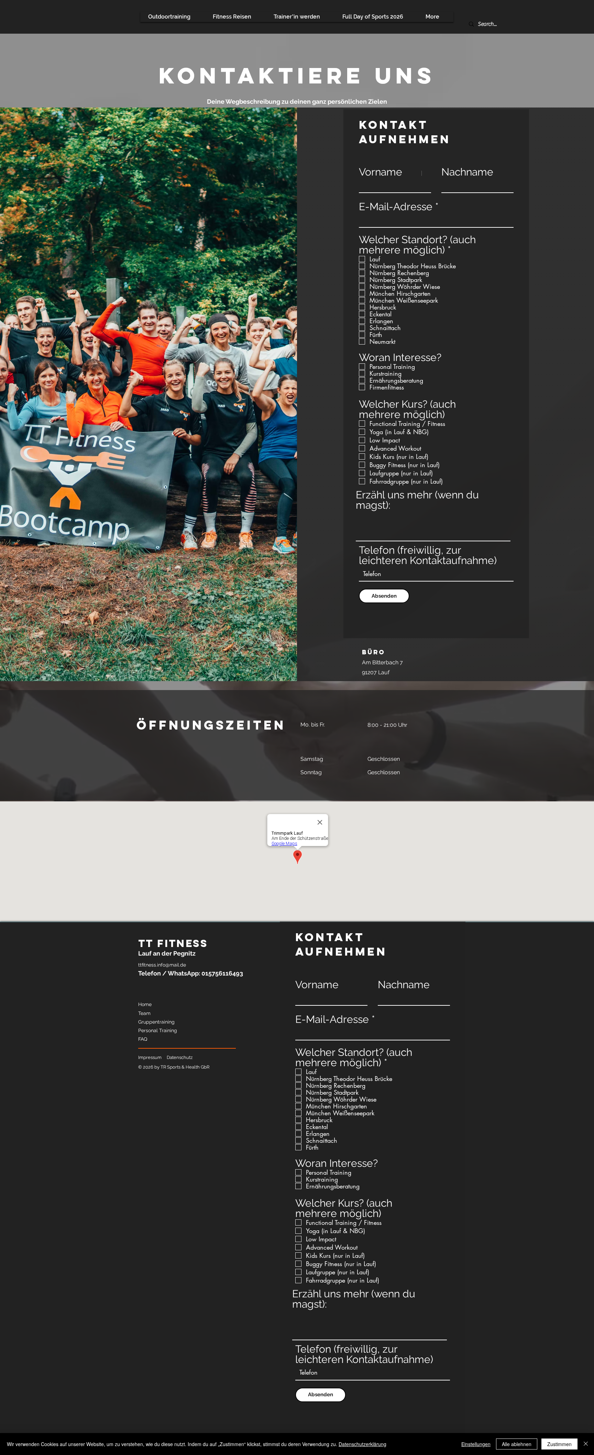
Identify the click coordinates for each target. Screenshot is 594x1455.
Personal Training (157, 1030)
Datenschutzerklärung (362, 1444)
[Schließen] (586, 1444)
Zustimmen (559, 1444)
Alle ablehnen (516, 1444)
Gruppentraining (156, 1022)
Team (144, 1013)
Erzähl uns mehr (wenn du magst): (417, 500)
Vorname (380, 172)
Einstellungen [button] (476, 1444)
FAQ (142, 1039)
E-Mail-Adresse (395, 207)
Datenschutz (179, 1057)
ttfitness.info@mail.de (162, 965)
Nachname (467, 172)
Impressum (150, 1057)
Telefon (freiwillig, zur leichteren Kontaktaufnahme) (428, 555)
